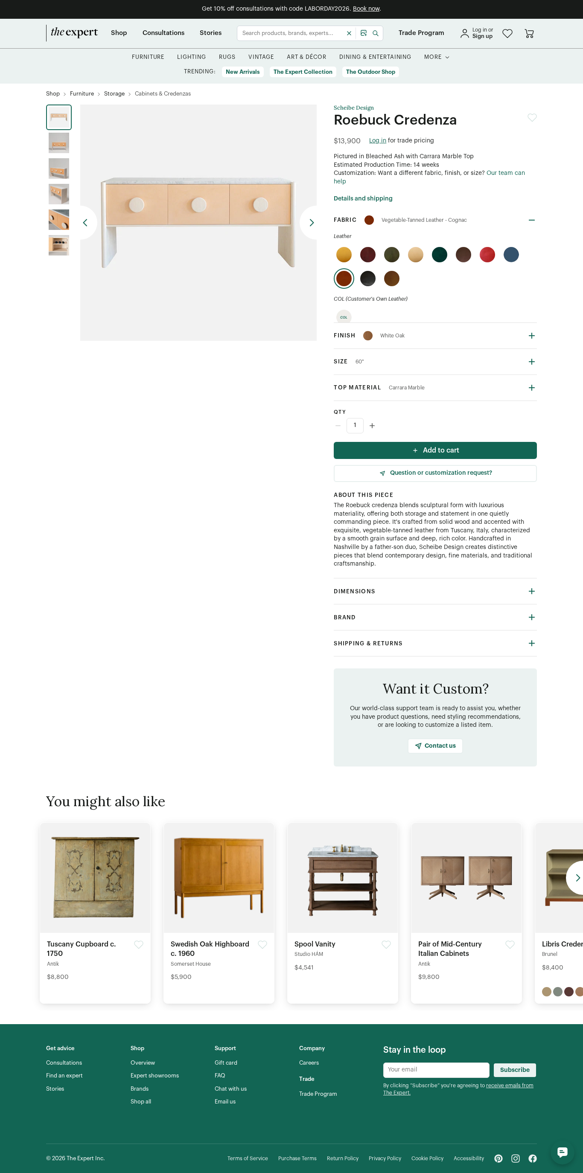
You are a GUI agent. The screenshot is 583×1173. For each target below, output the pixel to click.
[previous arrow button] (88, 223)
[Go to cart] (529, 33)
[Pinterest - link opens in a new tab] (498, 1158)
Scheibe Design (354, 108)
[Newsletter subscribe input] (436, 1070)
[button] (507, 33)
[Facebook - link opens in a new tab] (532, 1158)
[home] (72, 33)
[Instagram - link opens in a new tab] (515, 1158)
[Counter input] (435, 425)
